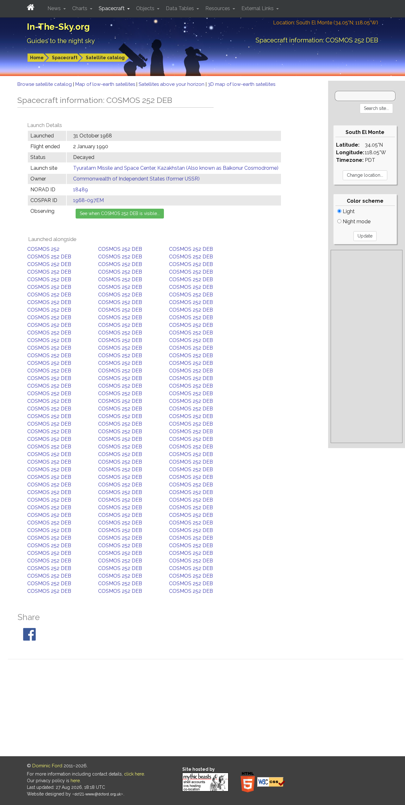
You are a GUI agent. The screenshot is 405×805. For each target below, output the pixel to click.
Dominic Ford (47, 766)
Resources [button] (218, 8)
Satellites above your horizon (172, 84)
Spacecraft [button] (112, 8)
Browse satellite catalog (45, 84)
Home (37, 57)
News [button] (54, 8)
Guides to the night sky (61, 41)
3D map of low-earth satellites (241, 84)
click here (134, 773)
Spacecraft (65, 57)
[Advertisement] (366, 346)
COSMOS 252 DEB (120, 249)
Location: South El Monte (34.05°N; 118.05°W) (325, 23)
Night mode (356, 222)
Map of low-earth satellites (105, 84)
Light (348, 211)
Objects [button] (146, 8)
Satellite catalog (105, 57)
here (75, 780)
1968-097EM (88, 200)
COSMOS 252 (43, 249)
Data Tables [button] (180, 8)
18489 (80, 190)
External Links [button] (258, 8)
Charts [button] (80, 8)
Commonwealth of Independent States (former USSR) (136, 179)
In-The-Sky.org (58, 27)
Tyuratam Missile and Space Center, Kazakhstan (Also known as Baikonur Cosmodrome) (175, 168)
